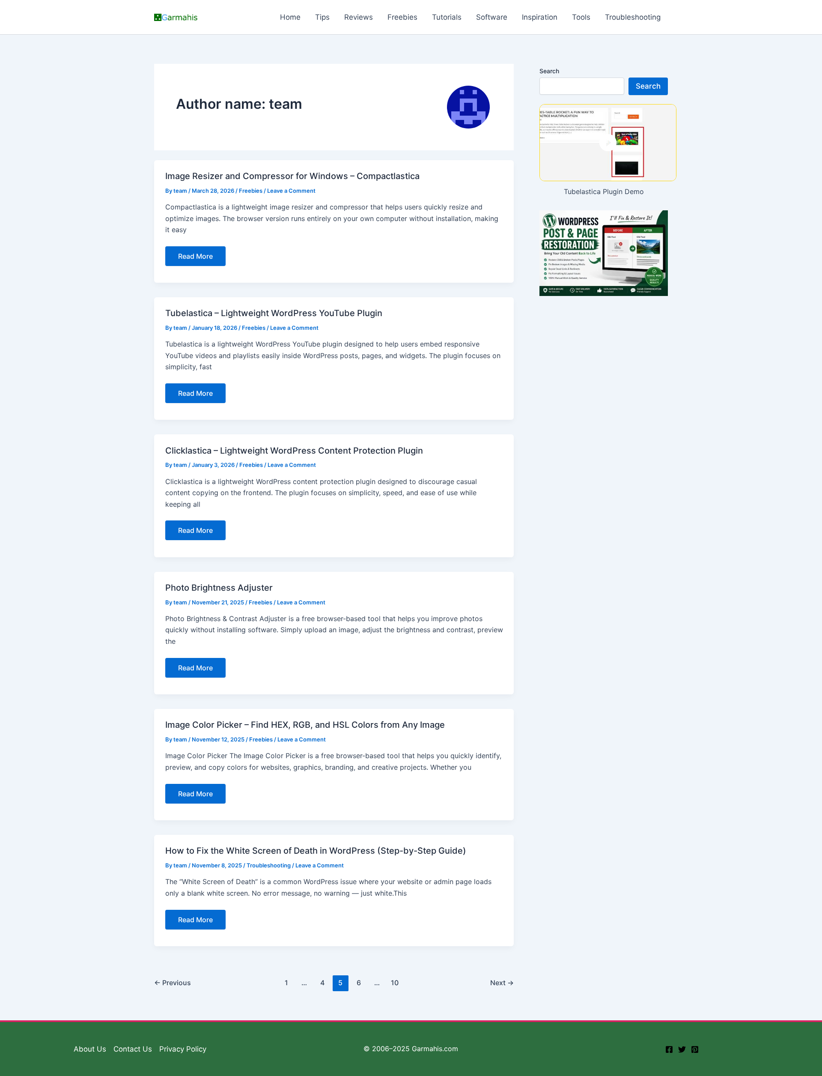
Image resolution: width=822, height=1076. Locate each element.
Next (502, 982)
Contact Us (132, 1049)
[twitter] (682, 1049)
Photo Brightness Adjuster (219, 588)
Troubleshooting (269, 865)
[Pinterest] (695, 1049)
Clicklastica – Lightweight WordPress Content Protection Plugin (294, 450)
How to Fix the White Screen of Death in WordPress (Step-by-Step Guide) (315, 851)
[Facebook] (669, 1049)
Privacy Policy (182, 1049)
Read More (202, 258)
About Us (90, 1049)
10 (395, 982)
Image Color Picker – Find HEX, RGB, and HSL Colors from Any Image (305, 725)
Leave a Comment (291, 190)
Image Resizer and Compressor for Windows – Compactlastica (292, 176)
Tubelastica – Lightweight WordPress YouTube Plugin (273, 313)
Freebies (250, 190)
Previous (172, 982)
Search (549, 71)
